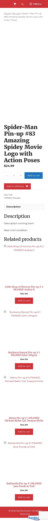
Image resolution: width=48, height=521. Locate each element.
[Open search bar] (22, 4)
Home (7, 13)
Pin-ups (16, 13)
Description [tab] (13, 206)
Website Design (18, 520)
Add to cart (33, 175)
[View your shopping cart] (15, 4)
